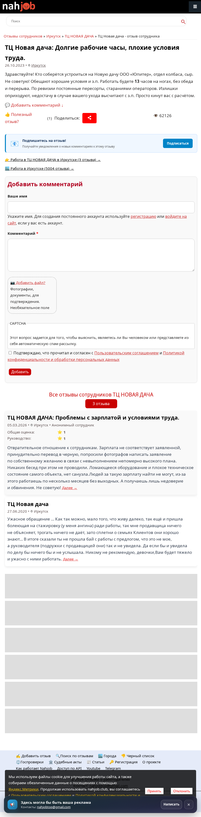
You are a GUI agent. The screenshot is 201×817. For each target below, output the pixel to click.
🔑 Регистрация (123, 761)
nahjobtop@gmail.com (54, 807)
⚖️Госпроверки (30, 761)
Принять (154, 791)
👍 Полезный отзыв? (18, 117)
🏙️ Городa (107, 755)
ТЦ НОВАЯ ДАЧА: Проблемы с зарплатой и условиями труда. (93, 417)
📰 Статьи (95, 761)
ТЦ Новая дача (28, 504)
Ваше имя (17, 196)
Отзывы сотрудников (23, 36)
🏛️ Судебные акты (65, 761)
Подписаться (178, 143)
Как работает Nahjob (34, 768)
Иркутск (53, 36)
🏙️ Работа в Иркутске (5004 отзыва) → (39, 168)
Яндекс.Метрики (23, 789)
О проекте (151, 761)
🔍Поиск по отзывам (74, 755)
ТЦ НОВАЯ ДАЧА (79, 36)
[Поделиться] (89, 118)
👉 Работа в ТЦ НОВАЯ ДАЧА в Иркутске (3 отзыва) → (53, 159)
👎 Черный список (137, 755)
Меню (195, 6)
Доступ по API (69, 768)
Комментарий (23, 233)
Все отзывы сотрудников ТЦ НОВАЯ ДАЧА (101, 394)
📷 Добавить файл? (27, 282)
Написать (171, 804)
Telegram (113, 768)
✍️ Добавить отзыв (33, 755)
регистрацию (143, 216)
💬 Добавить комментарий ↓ (34, 105)
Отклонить (181, 791)
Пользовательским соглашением (126, 353)
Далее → (69, 487)
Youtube (93, 768)
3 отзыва (101, 403)
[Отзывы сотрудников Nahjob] (29, 6)
